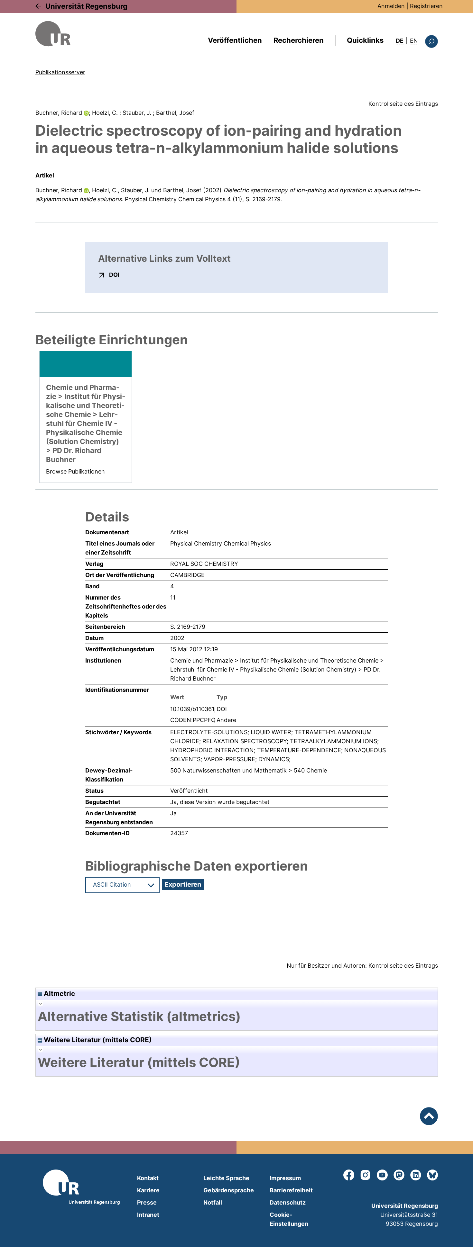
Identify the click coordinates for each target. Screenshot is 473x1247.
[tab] (237, 1016)
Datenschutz (288, 1202)
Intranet (148, 1214)
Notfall (212, 1202)
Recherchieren (299, 40)
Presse (147, 1202)
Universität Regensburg (86, 6)
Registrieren (426, 6)
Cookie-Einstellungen (289, 1219)
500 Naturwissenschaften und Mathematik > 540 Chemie (248, 770)
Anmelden (391, 6)
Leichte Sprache (226, 1178)
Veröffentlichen (235, 40)
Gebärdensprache (228, 1190)
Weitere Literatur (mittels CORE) (97, 1040)
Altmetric (58, 993)
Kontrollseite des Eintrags (403, 103)
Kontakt (148, 1178)
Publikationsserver (60, 72)
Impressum (285, 1178)
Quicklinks (365, 40)
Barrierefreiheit (291, 1190)
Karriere (148, 1190)
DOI (114, 274)
